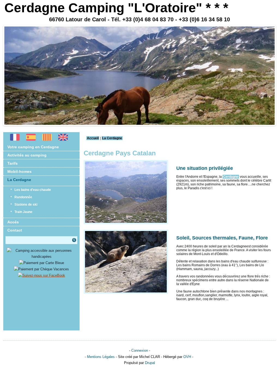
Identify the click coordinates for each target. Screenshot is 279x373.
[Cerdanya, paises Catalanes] (31, 139)
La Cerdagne (19, 179)
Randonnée (23, 197)
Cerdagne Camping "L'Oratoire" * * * (116, 8)
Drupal (150, 363)
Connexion (139, 350)
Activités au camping (27, 155)
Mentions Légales (101, 357)
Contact (14, 230)
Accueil (93, 138)
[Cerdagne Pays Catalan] (15, 139)
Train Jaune (23, 212)
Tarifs (12, 163)
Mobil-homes (19, 171)
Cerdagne (230, 177)
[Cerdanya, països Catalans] (47, 139)
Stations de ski (25, 204)
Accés (13, 222)
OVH (187, 357)
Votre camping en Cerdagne (33, 147)
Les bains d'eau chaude (32, 190)
